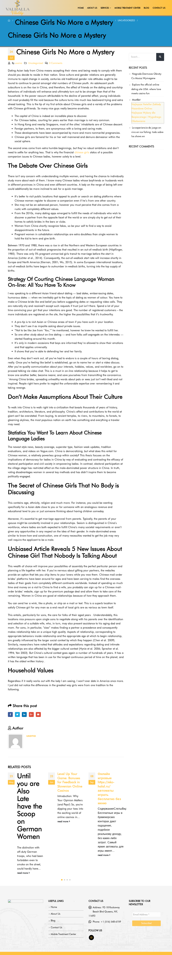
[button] (61, 879)
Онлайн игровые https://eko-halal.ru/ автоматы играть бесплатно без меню (109, 788)
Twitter (17, 714)
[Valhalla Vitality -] (17, 7)
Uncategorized (35, 63)
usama (18, 63)
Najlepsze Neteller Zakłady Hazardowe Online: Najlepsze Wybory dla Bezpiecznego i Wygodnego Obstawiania (146, 113)
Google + (31, 714)
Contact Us (159, 8)
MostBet (136, 99)
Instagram (91, 937)
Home (81, 8)
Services (105, 8)
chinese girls (82, 152)
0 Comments (55, 63)
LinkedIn (24, 714)
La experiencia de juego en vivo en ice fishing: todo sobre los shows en (147, 132)
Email (38, 714)
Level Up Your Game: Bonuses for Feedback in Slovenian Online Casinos (69, 782)
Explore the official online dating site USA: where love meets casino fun (146, 89)
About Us (92, 8)
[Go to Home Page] (9, 20)
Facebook (10, 714)
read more (23, 872)
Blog (146, 8)
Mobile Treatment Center (127, 8)
